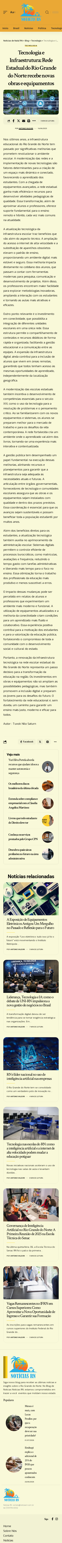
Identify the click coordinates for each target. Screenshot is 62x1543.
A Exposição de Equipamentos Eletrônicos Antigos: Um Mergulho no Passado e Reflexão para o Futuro (30, 923)
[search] (47, 12)
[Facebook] (52, 1519)
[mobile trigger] (6, 12)
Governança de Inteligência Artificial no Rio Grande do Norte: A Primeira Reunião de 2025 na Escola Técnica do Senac (31, 1231)
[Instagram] (57, 1519)
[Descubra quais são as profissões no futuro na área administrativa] (48, 854)
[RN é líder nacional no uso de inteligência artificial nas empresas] (31, 1053)
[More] (34, 120)
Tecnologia (31, 46)
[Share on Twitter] (18, 120)
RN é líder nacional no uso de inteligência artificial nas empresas (29, 1076)
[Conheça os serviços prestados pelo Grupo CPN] (48, 837)
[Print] (28, 120)
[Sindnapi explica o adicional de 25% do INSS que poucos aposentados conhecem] (14, 1464)
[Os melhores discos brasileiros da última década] (48, 786)
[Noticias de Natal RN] (31, 12)
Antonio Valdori (26, 128)
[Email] (23, 120)
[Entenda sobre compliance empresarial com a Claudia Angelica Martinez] (48, 803)
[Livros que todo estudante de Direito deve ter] (48, 820)
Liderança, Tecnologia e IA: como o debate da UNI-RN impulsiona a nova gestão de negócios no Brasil (30, 1001)
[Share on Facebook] (13, 120)
